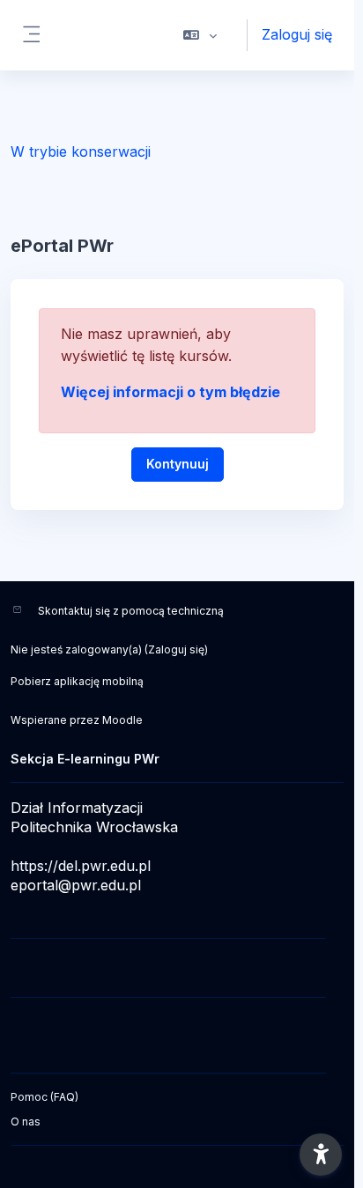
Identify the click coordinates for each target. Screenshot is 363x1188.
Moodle (122, 720)
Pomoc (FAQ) (44, 1096)
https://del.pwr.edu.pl (81, 865)
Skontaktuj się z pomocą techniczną (131, 610)
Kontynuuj (177, 463)
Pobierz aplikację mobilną (77, 681)
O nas (26, 1121)
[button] (200, 35)
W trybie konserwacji (81, 151)
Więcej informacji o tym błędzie (170, 392)
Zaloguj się (297, 34)
